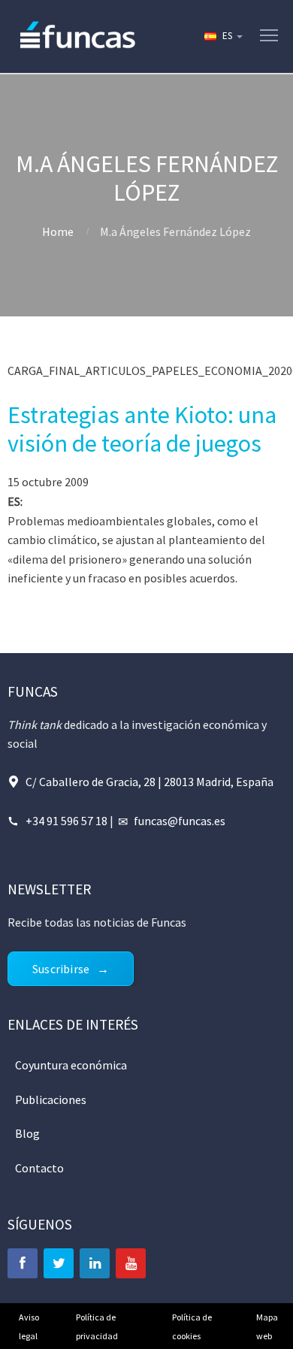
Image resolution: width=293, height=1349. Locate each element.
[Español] (222, 36)
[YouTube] (131, 1263)
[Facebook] (23, 1263)
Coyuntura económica (71, 1064)
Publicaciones (50, 1099)
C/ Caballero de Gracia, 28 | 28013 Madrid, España (149, 781)
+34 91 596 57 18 (66, 820)
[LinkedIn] (95, 1263)
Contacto (39, 1167)
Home (58, 231)
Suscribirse (60, 968)
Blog (27, 1133)
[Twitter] (59, 1263)
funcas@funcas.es (179, 820)
